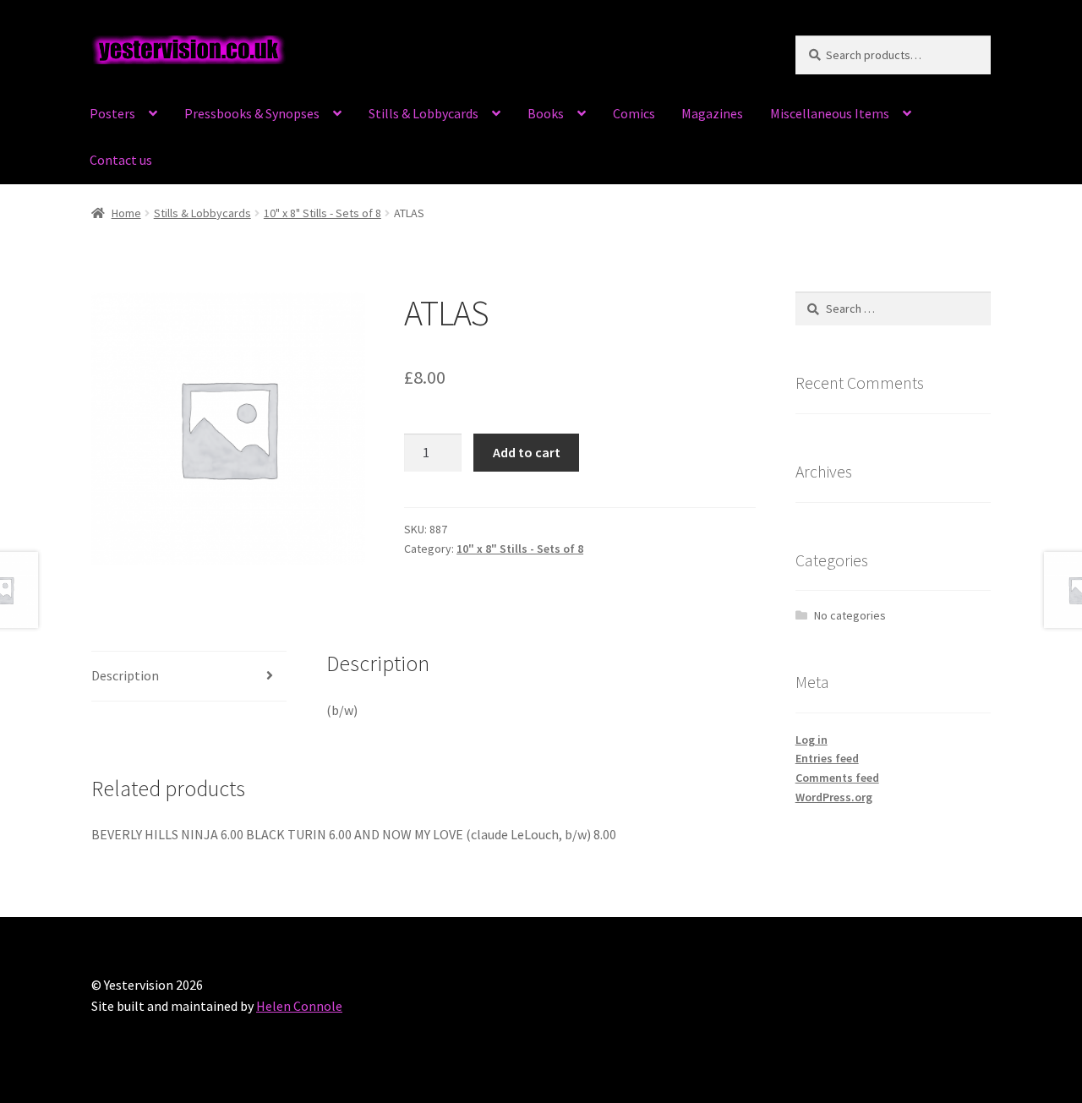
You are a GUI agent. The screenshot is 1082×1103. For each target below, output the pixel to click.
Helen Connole (299, 1005)
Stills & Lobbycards (423, 113)
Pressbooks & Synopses (252, 113)
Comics (634, 113)
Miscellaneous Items (829, 113)
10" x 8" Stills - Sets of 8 (322, 213)
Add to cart (526, 452)
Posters (112, 113)
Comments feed (837, 777)
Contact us (121, 159)
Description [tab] (125, 675)
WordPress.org (833, 797)
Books (545, 113)
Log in (811, 739)
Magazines (712, 113)
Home (126, 213)
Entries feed (827, 758)
